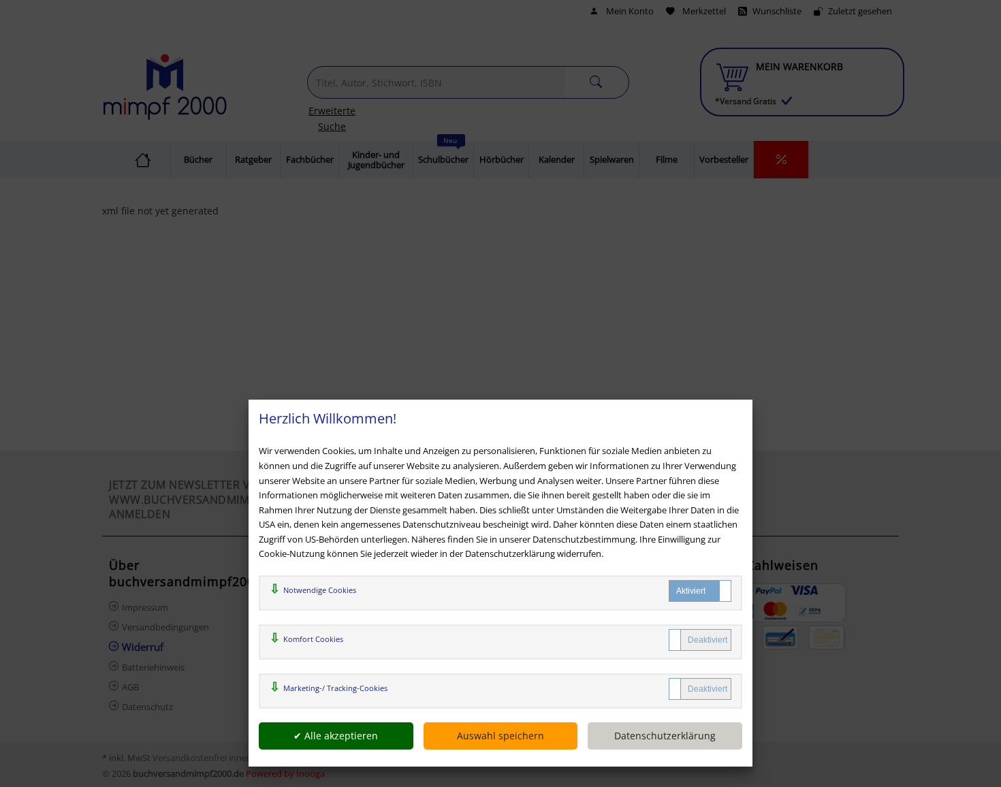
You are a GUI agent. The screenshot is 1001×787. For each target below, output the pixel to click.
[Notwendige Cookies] (700, 591)
